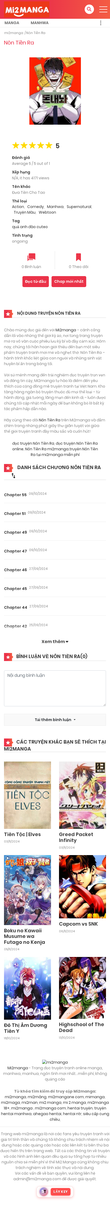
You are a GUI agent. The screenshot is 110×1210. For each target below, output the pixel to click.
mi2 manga (50, 1102)
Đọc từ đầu (35, 281)
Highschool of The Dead (81, 1027)
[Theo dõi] (78, 257)
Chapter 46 (15, 570)
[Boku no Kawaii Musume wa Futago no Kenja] (27, 889)
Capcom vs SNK (78, 924)
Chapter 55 (15, 495)
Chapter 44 (15, 607)
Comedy (35, 206)
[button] (89, 9)
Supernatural (79, 206)
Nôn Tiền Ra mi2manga (47, 449)
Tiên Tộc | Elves (22, 834)
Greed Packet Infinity (76, 837)
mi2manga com (50, 1108)
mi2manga (13, 33)
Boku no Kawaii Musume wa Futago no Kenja (24, 936)
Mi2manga (66, 330)
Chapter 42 (15, 626)
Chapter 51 (15, 513)
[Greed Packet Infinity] (82, 795)
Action (18, 206)
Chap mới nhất (69, 281)
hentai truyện (80, 1108)
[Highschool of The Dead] (82, 987)
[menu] (103, 9)
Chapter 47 (15, 551)
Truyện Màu (25, 212)
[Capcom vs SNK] (82, 886)
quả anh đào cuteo (30, 226)
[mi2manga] (26, 9)
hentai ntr (72, 1113)
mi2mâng (37, 1097)
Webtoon (47, 212)
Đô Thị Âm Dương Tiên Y (25, 1028)
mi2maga (10, 1102)
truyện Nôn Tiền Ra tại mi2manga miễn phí (64, 451)
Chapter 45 (15, 588)
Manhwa (40, 22)
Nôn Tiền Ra (35, 33)
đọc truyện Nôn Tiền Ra (33, 443)
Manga (12, 22)
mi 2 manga (74, 1102)
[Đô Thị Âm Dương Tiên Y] (27, 988)
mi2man (30, 1102)
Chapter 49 (15, 532)
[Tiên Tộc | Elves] (27, 794)
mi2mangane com (66, 1097)
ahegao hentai (47, 1113)
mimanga (95, 1097)
